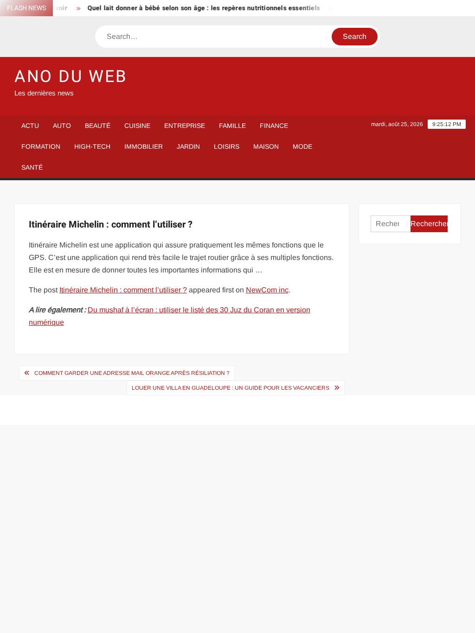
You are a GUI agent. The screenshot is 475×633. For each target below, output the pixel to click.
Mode (302, 146)
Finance (274, 125)
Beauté (97, 125)
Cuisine (137, 125)
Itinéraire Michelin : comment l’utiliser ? (123, 290)
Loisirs (226, 146)
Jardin (188, 146)
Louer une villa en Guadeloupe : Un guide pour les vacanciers (230, 388)
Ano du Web (70, 76)
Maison (266, 146)
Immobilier (143, 146)
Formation (40, 146)
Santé (32, 167)
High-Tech (92, 146)
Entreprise (184, 125)
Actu (30, 125)
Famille (232, 125)
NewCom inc (267, 290)
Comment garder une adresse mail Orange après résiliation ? (132, 373)
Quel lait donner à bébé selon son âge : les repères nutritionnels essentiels (199, 8)
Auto (62, 125)
